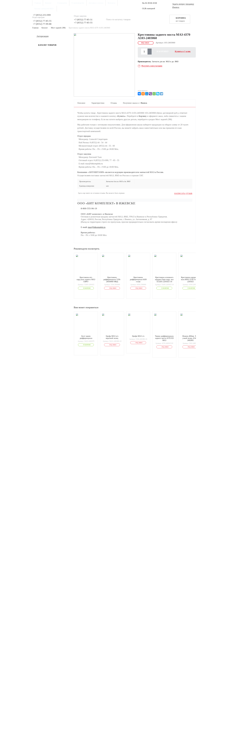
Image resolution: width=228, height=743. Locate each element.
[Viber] (150, 93)
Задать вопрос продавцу (183, 4)
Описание (81, 103)
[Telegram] (161, 93)
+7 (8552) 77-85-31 (83, 19)
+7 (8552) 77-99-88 (42, 24)
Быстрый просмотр (87, 272)
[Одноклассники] (143, 93)
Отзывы (114, 103)
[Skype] (157, 93)
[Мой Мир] (146, 93)
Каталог (45, 28)
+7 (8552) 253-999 (42, 15)
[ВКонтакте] (139, 93)
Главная (35, 28)
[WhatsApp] (154, 93)
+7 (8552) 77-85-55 (42, 21)
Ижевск (175, 7)
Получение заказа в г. (135, 103)
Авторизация (42, 36)
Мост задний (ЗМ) (58, 28)
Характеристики (97, 103)
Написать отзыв (183, 194)
